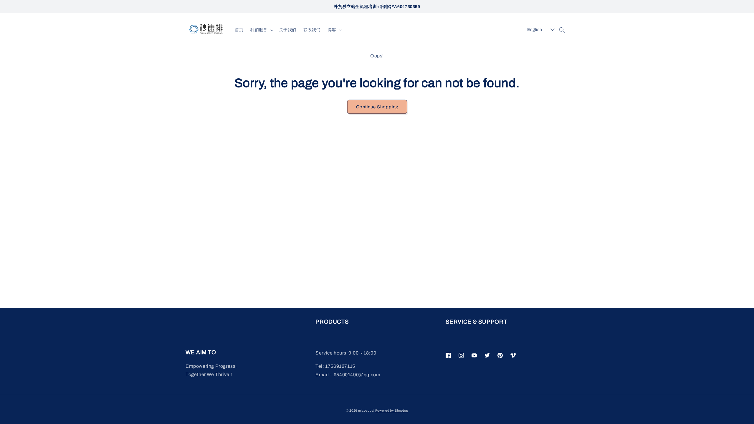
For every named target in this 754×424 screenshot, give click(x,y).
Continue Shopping (377, 107)
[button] (261, 30)
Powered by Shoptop (391, 410)
